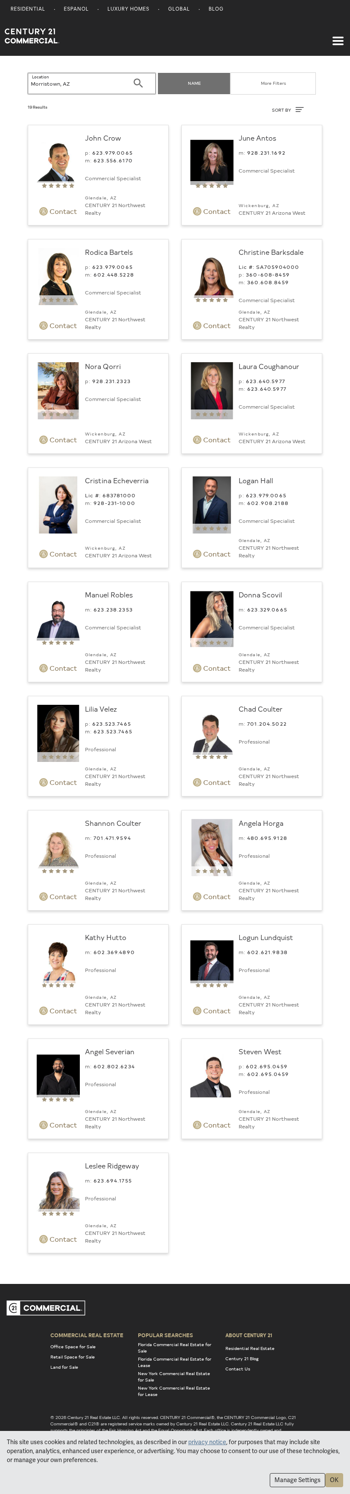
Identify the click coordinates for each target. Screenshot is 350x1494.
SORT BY (282, 110)
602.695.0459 (267, 1066)
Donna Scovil (260, 594)
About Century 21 (248, 1335)
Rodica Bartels (109, 252)
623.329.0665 (267, 609)
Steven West (260, 1051)
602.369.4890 (114, 952)
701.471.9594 (112, 837)
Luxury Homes (128, 9)
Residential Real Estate (249, 1348)
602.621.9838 (267, 952)
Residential (28, 9)
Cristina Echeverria (117, 480)
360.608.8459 (268, 282)
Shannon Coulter (113, 823)
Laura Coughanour (269, 366)
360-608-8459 (268, 274)
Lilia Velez (101, 708)
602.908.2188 (268, 502)
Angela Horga (261, 823)
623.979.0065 (112, 152)
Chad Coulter (261, 708)
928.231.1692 (266, 152)
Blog (216, 9)
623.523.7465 (111, 723)
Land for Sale (64, 1367)
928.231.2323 (111, 381)
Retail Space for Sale (72, 1357)
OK (334, 1480)
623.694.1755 (112, 1180)
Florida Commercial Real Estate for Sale (174, 1347)
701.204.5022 (267, 723)
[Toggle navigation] (338, 36)
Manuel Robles (109, 594)
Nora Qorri (103, 366)
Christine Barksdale (271, 252)
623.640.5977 (265, 381)
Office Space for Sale (73, 1347)
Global (179, 9)
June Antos (257, 137)
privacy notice (207, 1442)
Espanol (76, 9)
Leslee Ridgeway (112, 1165)
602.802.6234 (114, 1066)
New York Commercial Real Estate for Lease (174, 1391)
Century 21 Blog (242, 1358)
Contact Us (237, 1369)
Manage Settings (297, 1480)
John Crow (103, 137)
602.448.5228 (113, 274)
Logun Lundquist (266, 937)
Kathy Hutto (105, 937)
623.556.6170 (113, 160)
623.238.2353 (113, 609)
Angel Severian (109, 1051)
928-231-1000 (114, 502)
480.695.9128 (267, 837)
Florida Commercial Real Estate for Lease (174, 1362)
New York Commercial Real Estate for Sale (174, 1376)
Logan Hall (256, 480)
